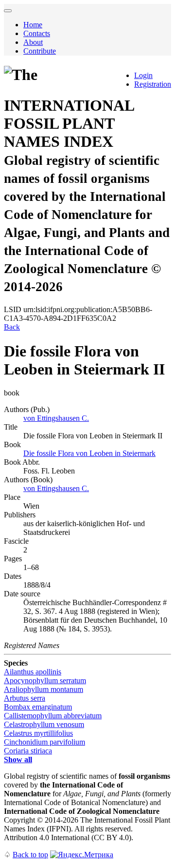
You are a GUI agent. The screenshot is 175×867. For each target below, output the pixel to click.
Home (32, 24)
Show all (18, 759)
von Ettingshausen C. (56, 418)
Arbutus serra (24, 698)
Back (12, 327)
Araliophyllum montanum (43, 689)
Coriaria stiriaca (28, 751)
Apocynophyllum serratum (45, 680)
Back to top (30, 854)
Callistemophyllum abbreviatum (53, 715)
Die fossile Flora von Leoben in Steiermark (89, 453)
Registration (152, 84)
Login (143, 75)
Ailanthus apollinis (32, 672)
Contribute (39, 51)
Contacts (36, 33)
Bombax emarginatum (38, 707)
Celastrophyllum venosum (44, 724)
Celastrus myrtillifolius (38, 733)
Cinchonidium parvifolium (44, 742)
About (33, 42)
